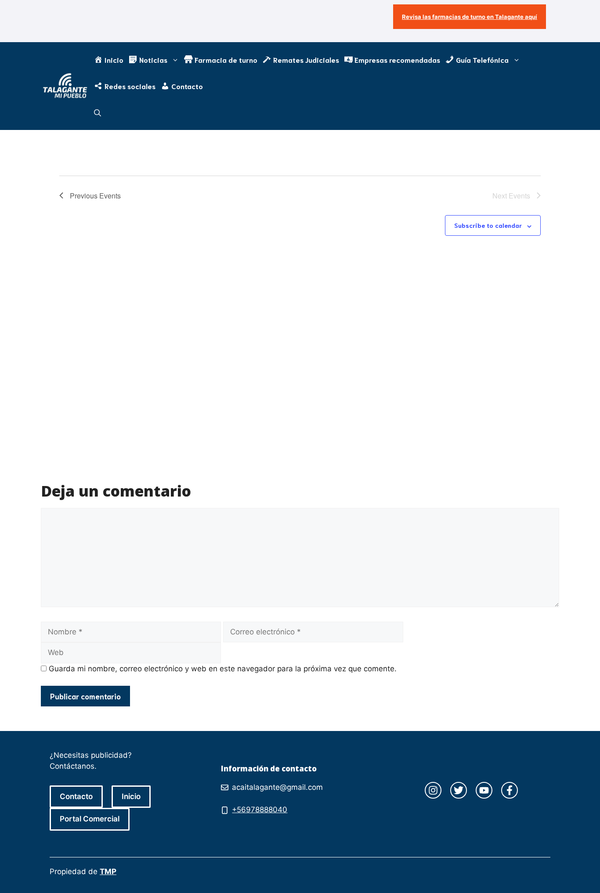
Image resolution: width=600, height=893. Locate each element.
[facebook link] (509, 790)
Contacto (76, 796)
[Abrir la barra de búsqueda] (97, 112)
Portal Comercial (89, 818)
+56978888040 (259, 809)
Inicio (131, 796)
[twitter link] (458, 790)
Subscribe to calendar (488, 225)
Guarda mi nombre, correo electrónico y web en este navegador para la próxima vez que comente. (223, 668)
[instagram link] (433, 790)
